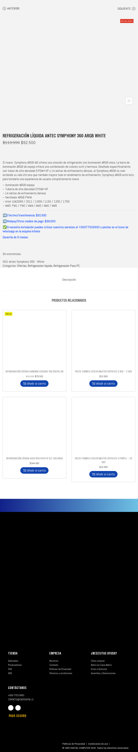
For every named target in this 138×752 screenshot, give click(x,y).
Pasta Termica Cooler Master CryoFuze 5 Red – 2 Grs (103, 371)
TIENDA (13, 653)
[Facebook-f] (10, 708)
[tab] (69, 279)
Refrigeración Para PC (67, 266)
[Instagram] (18, 708)
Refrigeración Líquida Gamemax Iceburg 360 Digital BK (34, 371)
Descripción (69, 279)
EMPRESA (55, 653)
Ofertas (21, 266)
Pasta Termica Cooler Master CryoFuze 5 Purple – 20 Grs (103, 460)
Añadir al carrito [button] (36, 383)
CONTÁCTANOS (17, 688)
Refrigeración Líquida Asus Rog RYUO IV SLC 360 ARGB (34, 458)
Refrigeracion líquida (40, 266)
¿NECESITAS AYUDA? (104, 653)
